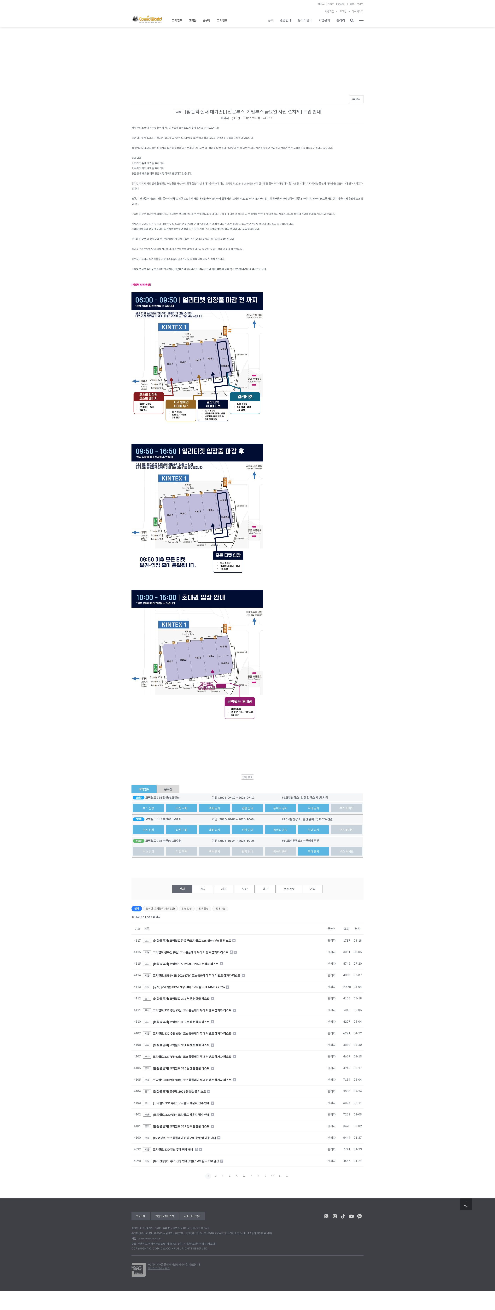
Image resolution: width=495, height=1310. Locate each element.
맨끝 (287, 1176)
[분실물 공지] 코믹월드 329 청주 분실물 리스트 (181, 1126)
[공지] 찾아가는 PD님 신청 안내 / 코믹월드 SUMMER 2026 (189, 987)
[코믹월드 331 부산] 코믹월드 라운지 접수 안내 (181, 1103)
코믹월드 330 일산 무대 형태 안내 (173, 1149)
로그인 (343, 11)
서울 (224, 889)
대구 (265, 889)
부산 (245, 889)
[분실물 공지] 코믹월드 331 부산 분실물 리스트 (181, 1045)
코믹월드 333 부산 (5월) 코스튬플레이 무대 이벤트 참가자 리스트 (192, 1010)
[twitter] (326, 1216)
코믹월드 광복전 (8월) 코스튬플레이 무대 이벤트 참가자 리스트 (191, 952)
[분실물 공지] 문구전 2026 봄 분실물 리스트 (180, 1091)
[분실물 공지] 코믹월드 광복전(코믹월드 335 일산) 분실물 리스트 (192, 940)
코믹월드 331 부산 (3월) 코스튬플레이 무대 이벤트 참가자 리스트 (192, 1056)
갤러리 (340, 20)
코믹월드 (177, 20)
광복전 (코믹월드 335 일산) (160, 908)
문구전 (207, 20)
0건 (237, 118)
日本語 (351, 3)
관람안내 (286, 20)
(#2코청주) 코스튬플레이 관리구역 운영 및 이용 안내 (185, 1137)
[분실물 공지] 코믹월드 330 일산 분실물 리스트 (181, 1068)
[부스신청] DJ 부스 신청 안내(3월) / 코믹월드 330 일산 (186, 1161)
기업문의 (324, 20)
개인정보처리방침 (164, 1216)
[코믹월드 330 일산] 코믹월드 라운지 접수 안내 (181, 1114)
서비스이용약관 (192, 1216)
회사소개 (140, 1216)
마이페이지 (358, 11)
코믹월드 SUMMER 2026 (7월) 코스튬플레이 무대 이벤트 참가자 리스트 (197, 975)
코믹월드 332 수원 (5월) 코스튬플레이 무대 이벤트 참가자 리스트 (192, 1033)
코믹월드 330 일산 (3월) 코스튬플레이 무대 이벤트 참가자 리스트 (192, 1079)
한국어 (360, 3)
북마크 (321, 3)
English (330, 3)
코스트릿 (289, 889)
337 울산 (203, 908)
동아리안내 (305, 20)
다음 (280, 1176)
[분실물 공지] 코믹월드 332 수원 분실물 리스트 (181, 1021)
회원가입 (329, 11)
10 (272, 1176)
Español (340, 3)
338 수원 (220, 908)
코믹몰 (193, 20)
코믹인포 (222, 20)
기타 (313, 889)
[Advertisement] (247, 64)
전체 (182, 889)
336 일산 (187, 908)
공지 (271, 20)
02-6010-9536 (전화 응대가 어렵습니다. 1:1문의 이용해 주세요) (237, 1233)
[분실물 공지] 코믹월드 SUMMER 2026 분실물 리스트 (186, 963)
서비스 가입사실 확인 (159, 1268)
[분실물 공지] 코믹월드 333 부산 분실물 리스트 (181, 998)
